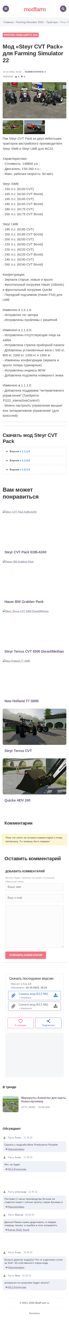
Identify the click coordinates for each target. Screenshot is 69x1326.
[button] (34, 451)
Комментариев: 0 (35, 72)
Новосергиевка (16, 1149)
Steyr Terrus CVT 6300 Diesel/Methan (34, 651)
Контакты (34, 1313)
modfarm (34, 9)
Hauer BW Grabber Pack (24, 602)
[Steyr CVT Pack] (34, 100)
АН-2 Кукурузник (17, 1169)
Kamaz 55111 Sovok (18, 1230)
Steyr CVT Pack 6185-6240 (25, 552)
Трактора (9, 35)
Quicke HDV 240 (17, 800)
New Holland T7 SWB (21, 701)
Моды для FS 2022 (27, 35)
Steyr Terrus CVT (18, 751)
